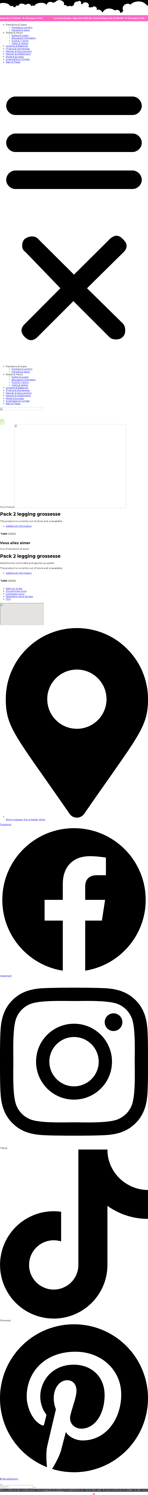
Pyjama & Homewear (18, 48)
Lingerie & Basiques (17, 46)
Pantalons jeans (21, 30)
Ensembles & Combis (18, 59)
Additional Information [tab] (19, 526)
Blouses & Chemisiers (24, 38)
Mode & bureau (15, 56)
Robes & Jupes (20, 35)
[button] (74, 214)
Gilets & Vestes (20, 43)
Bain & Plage (13, 62)
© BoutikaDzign (9, 1479)
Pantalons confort (22, 27)
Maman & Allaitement (18, 54)
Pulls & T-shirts (20, 40)
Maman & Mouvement (19, 51)
